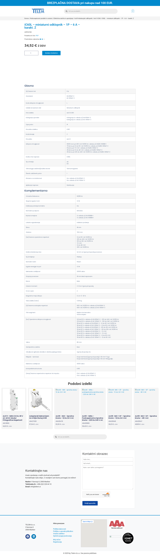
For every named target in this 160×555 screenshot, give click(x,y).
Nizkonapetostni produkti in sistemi (41, 18)
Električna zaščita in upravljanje (63, 18)
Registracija (57, 542)
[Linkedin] (33, 536)
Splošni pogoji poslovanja (62, 536)
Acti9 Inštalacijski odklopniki (83, 18)
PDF (37, 35)
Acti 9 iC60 (97, 18)
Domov (26, 18)
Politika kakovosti (59, 529)
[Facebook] (27, 536)
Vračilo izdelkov (59, 534)
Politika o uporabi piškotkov (63, 531)
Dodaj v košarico (51, 53)
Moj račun (56, 540)
